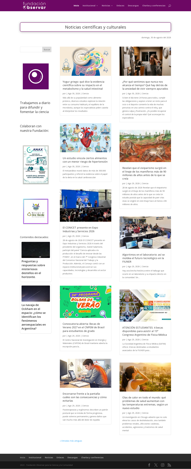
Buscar (47, 49)
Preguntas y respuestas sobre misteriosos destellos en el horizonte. (33, 269)
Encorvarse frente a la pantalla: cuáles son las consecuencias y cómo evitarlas (85, 397)
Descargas (133, 6)
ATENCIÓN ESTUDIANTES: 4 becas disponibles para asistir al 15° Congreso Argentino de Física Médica (144, 331)
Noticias (106, 6)
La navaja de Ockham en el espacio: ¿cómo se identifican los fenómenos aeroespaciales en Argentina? (34, 316)
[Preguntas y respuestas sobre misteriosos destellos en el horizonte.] (36, 250)
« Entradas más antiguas (71, 440)
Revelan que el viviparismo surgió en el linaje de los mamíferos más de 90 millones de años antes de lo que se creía (144, 173)
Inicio (76, 6)
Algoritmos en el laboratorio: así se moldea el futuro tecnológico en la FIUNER (143, 258)
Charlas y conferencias (153, 6)
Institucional (89, 6)
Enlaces (120, 6)
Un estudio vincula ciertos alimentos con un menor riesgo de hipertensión (85, 159)
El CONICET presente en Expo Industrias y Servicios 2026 (80, 229)
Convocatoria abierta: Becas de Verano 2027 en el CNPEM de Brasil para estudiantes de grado (83, 327)
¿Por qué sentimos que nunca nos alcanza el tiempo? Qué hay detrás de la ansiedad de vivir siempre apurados (145, 85)
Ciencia (85, 93)
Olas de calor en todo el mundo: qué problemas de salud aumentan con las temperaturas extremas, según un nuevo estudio (145, 403)
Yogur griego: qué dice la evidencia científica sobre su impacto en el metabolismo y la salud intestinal (83, 85)
